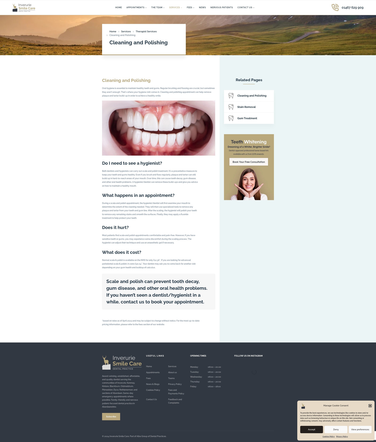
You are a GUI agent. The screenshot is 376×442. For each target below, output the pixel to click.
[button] (370, 405)
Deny (336, 429)
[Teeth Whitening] (249, 167)
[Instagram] (271, 436)
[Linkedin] (274, 436)
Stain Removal (246, 106)
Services (126, 31)
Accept (311, 429)
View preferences (360, 429)
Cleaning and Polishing (251, 95)
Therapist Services (146, 31)
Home (112, 31)
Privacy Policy (342, 437)
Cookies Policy (329, 437)
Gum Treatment (247, 118)
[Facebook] (268, 436)
